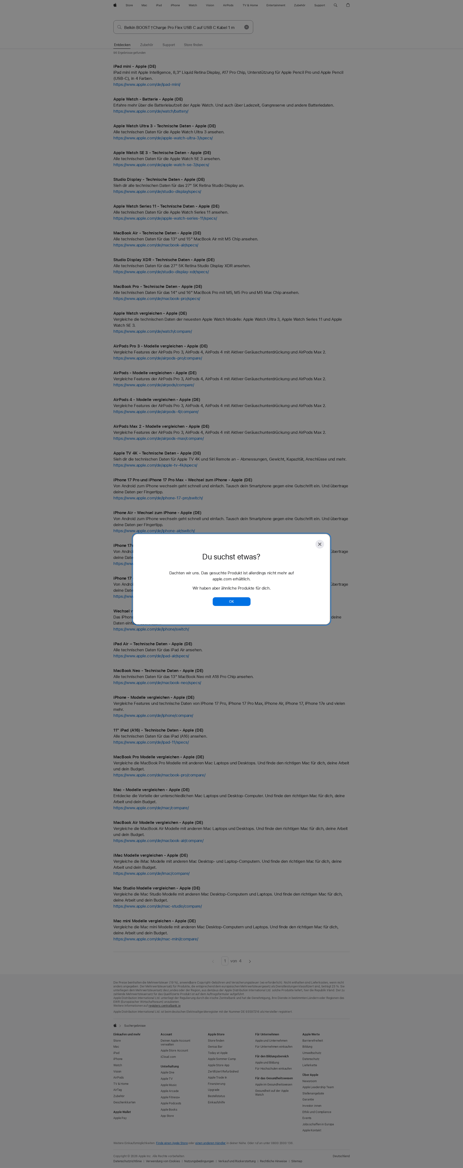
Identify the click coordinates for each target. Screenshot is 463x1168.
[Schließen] (319, 544)
